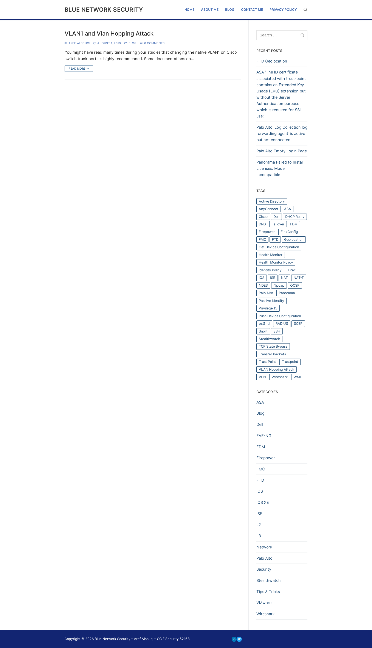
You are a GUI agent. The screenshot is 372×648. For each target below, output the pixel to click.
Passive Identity (271, 301)
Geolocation (293, 239)
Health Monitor (270, 255)
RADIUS (282, 324)
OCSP (294, 285)
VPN (262, 377)
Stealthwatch (269, 339)
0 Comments (153, 43)
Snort (263, 331)
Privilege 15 (268, 308)
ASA (287, 209)
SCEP (298, 324)
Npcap (279, 285)
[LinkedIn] (234, 639)
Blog (132, 43)
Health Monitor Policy (276, 262)
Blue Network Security (104, 9)
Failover (278, 224)
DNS (262, 224)
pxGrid (264, 324)
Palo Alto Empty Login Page (281, 151)
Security (263, 569)
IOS (261, 278)
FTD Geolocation (271, 61)
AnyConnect (268, 209)
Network (264, 547)
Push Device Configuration (280, 316)
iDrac (291, 270)
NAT (284, 278)
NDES (263, 285)
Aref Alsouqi (79, 43)
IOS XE (262, 502)
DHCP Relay (294, 217)
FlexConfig (289, 232)
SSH (276, 331)
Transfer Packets (272, 354)
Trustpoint (290, 362)
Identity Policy (270, 270)
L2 (258, 524)
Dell (276, 217)
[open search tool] (305, 10)
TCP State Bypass (273, 346)
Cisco (263, 217)
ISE (272, 278)
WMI (297, 377)
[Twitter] (239, 639)
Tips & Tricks (268, 591)
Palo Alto (266, 293)
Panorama (287, 293)
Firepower (267, 232)
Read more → (78, 68)
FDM (294, 224)
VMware (263, 602)
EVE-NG (263, 435)
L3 (258, 536)
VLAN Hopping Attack (276, 369)
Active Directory (272, 201)
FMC (262, 239)
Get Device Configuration (279, 247)
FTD (275, 239)
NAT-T (299, 278)
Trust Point (267, 362)
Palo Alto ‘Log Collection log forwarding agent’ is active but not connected (281, 133)
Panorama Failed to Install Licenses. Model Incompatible (280, 168)
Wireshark (280, 377)
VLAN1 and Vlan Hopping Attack (109, 33)
